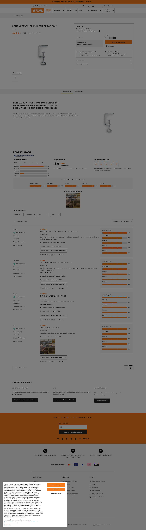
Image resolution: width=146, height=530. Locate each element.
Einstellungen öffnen (56, 493)
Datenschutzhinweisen (10, 522)
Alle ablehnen (56, 489)
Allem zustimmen (56, 485)
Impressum (7, 525)
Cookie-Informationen (34, 522)
